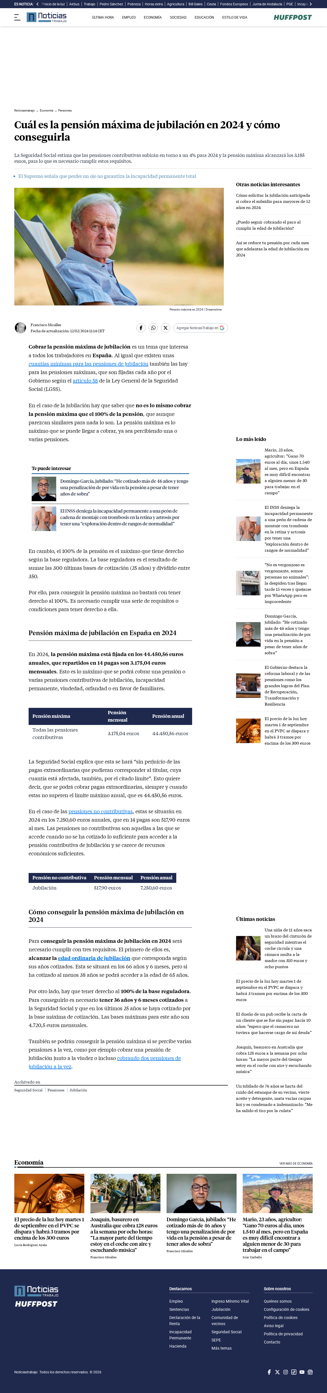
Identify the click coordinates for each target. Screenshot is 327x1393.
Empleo (176, 1301)
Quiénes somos (278, 1301)
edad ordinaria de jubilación (94, 957)
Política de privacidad (283, 1334)
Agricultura (175, 4)
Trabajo (89, 4)
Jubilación (78, 1090)
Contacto (272, 1342)
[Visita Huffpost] (293, 17)
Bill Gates (196, 4)
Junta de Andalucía (267, 4)
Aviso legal (274, 1325)
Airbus (74, 4)
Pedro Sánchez (111, 4)
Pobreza (134, 4)
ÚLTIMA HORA (103, 17)
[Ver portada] (46, 17)
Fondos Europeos (234, 4)
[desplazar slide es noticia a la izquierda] (38, 4)
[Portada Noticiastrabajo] (36, 1291)
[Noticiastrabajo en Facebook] (269, 1372)
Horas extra (154, 4)
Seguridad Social (28, 1090)
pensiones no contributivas (100, 811)
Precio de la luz (53, 4)
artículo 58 (85, 380)
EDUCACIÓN (204, 17)
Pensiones (56, 1090)
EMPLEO (129, 17)
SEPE (216, 1340)
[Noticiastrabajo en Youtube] (301, 1372)
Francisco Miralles (46, 324)
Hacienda (177, 1346)
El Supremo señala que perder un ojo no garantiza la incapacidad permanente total (107, 176)
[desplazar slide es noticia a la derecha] (311, 4)
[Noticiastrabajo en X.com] (277, 1372)
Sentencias (179, 1309)
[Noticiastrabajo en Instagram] (285, 1372)
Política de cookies (281, 1317)
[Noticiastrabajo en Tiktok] (293, 1372)
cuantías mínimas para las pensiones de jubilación (88, 363)
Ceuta (211, 4)
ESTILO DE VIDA (234, 17)
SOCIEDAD (178, 17)
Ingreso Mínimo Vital (230, 1301)
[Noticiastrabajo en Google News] (310, 1372)
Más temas (222, 1348)
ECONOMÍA (153, 17)
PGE (289, 4)
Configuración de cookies (286, 1309)
